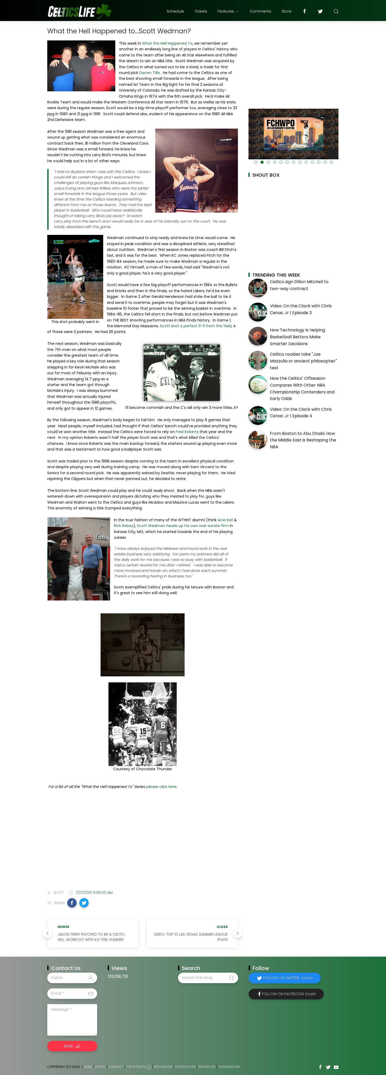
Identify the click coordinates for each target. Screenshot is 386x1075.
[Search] (336, 11)
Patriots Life (185, 1067)
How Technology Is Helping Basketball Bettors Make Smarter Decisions (297, 336)
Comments (260, 11)
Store (286, 11)
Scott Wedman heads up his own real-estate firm (183, 525)
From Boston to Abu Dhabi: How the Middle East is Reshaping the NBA (303, 440)
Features (226, 11)
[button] (72, 903)
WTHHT (100, 1067)
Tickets (201, 11)
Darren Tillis (149, 72)
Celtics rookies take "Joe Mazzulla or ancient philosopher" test (303, 361)
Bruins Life (207, 1067)
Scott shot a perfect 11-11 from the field (195, 326)
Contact (116, 1067)
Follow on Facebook (289, 994)
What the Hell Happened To (167, 43)
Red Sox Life (163, 1067)
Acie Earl (225, 520)
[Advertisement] (142, 844)
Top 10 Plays (135, 1067)
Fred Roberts (187, 431)
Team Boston (229, 1067)
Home (88, 1067)
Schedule (175, 11)
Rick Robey (123, 525)
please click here (161, 786)
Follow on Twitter (287, 978)
